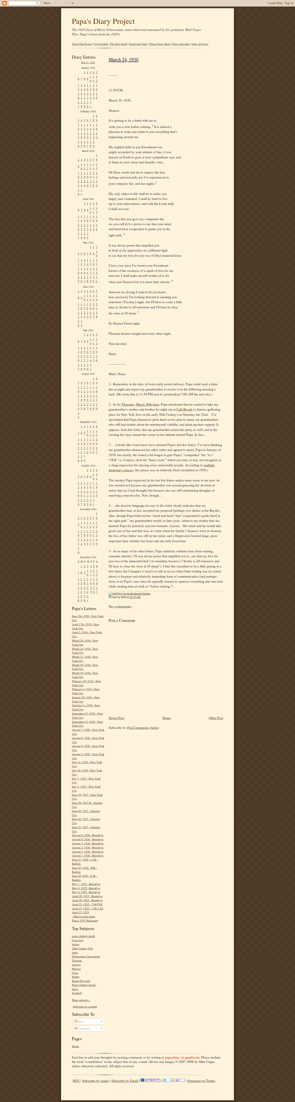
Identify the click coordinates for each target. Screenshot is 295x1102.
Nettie (75, 977)
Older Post (216, 718)
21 (81, 96)
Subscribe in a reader (85, 1006)
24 (90, 96)
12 (96, 79)
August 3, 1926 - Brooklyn (87, 847)
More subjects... (81, 1000)
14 (81, 87)
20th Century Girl (82, 948)
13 (78, 87)
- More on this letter (83, 916)
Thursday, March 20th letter (140, 404)
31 (90, 104)
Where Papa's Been (159, 44)
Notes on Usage (199, 44)
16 (87, 87)
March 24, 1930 (123, 59)
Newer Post (116, 718)
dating (75, 944)
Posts (80, 1021)
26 (96, 96)
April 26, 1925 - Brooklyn (87, 900)
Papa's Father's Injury (84, 985)
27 (78, 104)
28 (81, 104)
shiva (75, 989)
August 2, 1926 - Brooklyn (87, 852)
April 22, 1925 (80, 912)
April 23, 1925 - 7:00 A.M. (87, 908)
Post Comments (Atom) (143, 727)
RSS (76, 1080)
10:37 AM (134, 597)
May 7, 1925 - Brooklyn (86, 884)
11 (93, 79)
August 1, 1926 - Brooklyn (87, 855)
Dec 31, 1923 (88, 62)
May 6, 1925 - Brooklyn (86, 888)
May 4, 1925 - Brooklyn (86, 892)
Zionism (77, 960)
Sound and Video (138, 44)
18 (93, 87)
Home (75, 1046)
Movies (76, 969)
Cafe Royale (184, 409)
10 (90, 79)
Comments (83, 1028)
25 (93, 96)
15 (84, 87)
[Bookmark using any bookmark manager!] (130, 593)
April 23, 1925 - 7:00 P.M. (87, 904)
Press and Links (180, 44)
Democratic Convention (86, 956)
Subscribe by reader (95, 1080)
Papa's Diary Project (103, 21)
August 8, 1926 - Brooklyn (87, 839)
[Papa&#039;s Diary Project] (150, 1080)
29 (84, 104)
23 (87, 96)
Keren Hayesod (81, 981)
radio (75, 952)
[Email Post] (142, 597)
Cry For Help (101, 44)
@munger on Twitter (201, 1080)
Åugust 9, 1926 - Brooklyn (87, 835)
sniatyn (76, 965)
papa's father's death (83, 936)
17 (90, 87)
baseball (77, 993)
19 (96, 87)
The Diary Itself (118, 44)
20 (78, 96)
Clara (75, 973)
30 (87, 104)
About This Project (82, 44)
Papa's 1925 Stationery (85, 920)
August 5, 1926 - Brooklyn (87, 843)
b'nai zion (77, 940)
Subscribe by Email (124, 1080)
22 (84, 96)
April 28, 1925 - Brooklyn (87, 896)
